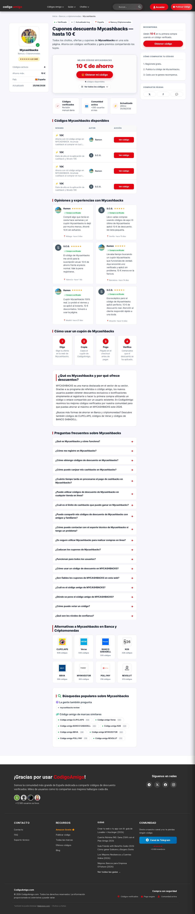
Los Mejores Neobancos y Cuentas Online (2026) (114, 856)
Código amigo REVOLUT (108, 738)
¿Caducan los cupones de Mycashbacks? (78, 549)
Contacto (18, 829)
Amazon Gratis (64, 829)
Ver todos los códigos (94, 87)
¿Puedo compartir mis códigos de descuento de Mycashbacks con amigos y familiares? (91, 516)
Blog (58, 850)
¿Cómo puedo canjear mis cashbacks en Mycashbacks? (85, 469)
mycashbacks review (70, 707)
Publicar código (63, 835)
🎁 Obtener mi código (95, 74)
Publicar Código (183, 7)
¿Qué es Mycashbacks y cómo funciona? (77, 441)
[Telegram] (149, 784)
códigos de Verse (101, 415)
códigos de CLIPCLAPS (78, 415)
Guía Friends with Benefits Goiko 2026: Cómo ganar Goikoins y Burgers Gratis (116, 848)
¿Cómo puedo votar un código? (72, 606)
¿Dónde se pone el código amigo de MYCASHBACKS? (84, 596)
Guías (71, 6)
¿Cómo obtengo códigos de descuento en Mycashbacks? (86, 460)
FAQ (16, 835)
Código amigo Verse (109, 720)
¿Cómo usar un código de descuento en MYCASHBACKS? (87, 568)
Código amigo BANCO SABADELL (78, 726)
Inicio (54, 16)
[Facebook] (165, 784)
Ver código (124, 140)
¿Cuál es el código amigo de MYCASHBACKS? (80, 587)
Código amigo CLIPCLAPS (74, 720)
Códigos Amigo (54, 6)
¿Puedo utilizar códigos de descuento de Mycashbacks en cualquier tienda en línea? (87, 494)
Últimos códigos (63, 845)
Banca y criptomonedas (70, 16)
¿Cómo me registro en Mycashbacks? (76, 450)
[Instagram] (173, 784)
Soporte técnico (21, 840)
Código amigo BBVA (71, 732)
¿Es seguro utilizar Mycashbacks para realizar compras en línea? (90, 540)
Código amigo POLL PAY (73, 738)
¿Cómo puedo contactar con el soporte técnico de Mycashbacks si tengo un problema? (91, 529)
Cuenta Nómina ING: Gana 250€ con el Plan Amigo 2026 (116, 839)
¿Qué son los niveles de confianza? (74, 615)
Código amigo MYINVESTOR (107, 732)
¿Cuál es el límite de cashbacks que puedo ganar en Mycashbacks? (92, 505)
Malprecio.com (43, 906)
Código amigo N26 (115, 726)
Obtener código (163, 43)
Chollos (83, 6)
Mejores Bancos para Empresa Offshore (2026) (112, 865)
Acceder (160, 7)
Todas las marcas (64, 840)
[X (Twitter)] (157, 784)
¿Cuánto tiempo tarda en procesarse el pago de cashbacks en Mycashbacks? (89, 481)
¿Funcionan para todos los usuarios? (75, 559)
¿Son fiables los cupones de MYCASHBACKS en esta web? (87, 578)
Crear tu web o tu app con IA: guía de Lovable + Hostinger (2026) (115, 830)
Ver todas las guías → (109, 872)
